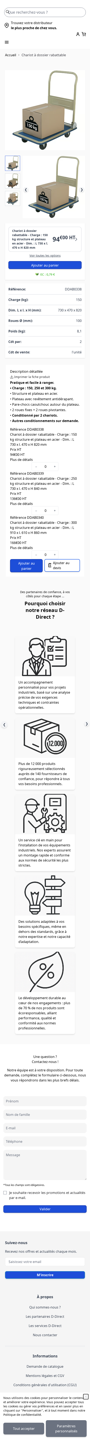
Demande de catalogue (45, 1366)
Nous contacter (45, 1335)
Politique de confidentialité (22, 1415)
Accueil (10, 55)
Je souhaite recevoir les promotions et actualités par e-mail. (47, 1195)
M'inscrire (45, 1275)
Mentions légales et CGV (45, 1375)
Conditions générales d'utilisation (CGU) (45, 1385)
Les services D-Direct (45, 1325)
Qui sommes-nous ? (45, 1307)
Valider (45, 1209)
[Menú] (6, 42)
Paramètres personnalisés (66, 1428)
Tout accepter (24, 1428)
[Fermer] (85, 1396)
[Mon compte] (78, 34)
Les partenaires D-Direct (45, 1316)
